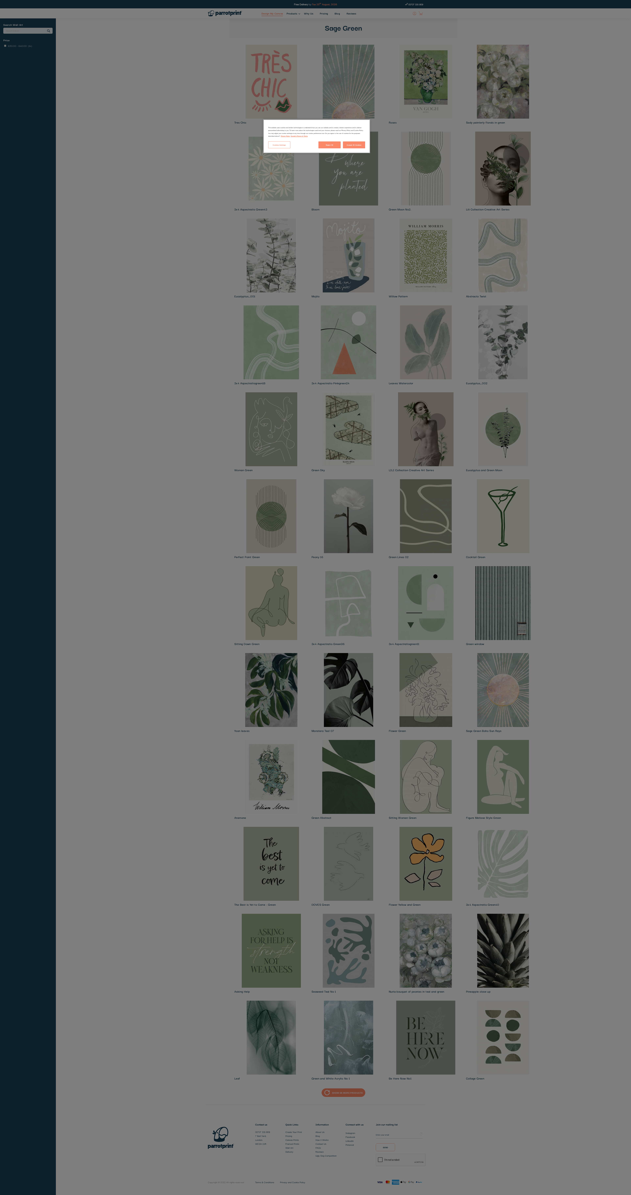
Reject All (329, 145)
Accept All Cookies (354, 145)
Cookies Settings (279, 145)
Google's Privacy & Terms (299, 136)
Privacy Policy (285, 136)
